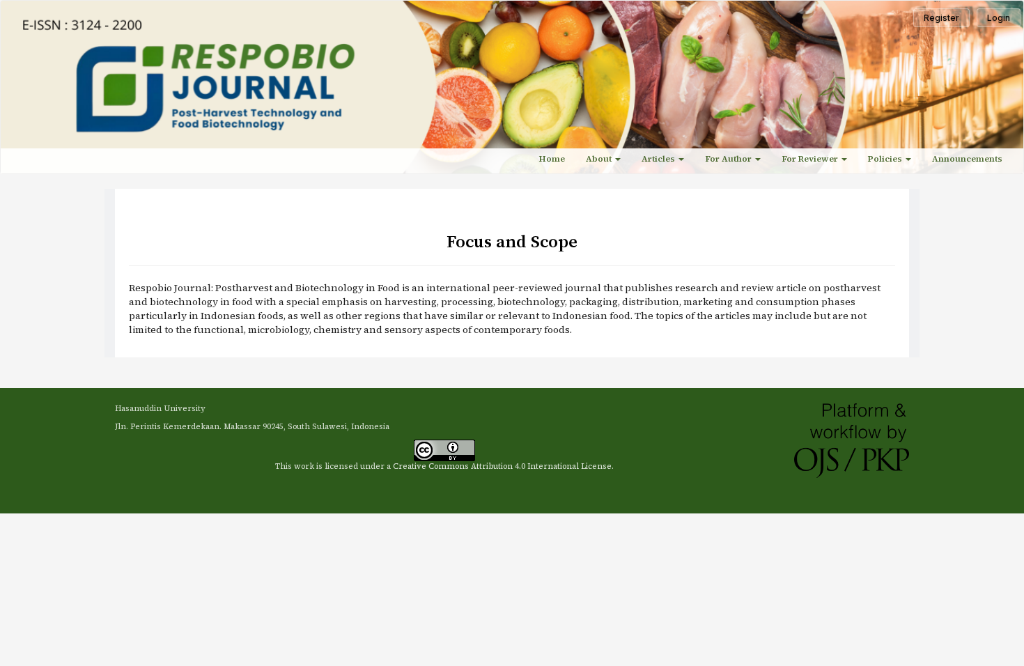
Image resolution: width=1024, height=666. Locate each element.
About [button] (600, 158)
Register (941, 18)
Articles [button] (659, 158)
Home (552, 158)
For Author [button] (729, 158)
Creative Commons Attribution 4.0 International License (502, 466)
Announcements (967, 158)
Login (998, 18)
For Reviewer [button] (811, 158)
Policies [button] (886, 158)
